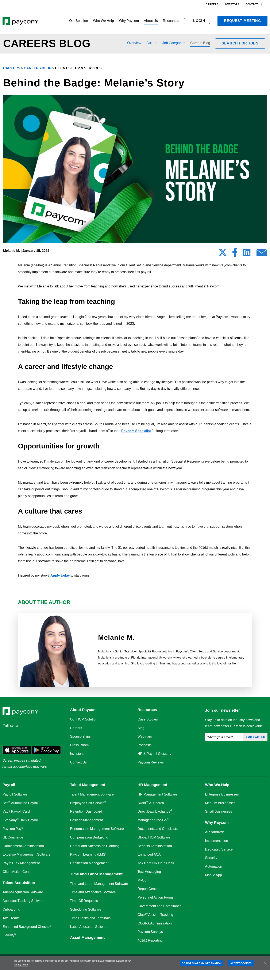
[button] (78, 21)
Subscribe (255, 736)
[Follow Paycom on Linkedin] (7, 734)
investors (232, 4)
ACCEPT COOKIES (240, 963)
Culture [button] (151, 43)
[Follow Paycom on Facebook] (27, 734)
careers (212, 4)
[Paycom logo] (20, 21)
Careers (11, 68)
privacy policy (21, 964)
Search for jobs (240, 43)
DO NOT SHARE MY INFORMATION (201, 963)
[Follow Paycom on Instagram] (37, 734)
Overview (134, 43)
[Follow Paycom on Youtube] (47, 734)
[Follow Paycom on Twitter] (17, 734)
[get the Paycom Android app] (46, 750)
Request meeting (242, 21)
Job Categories (173, 43)
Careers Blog (200, 43)
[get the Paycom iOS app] (17, 750)
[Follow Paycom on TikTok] (57, 734)
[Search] (266, 4)
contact (252, 4)
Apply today (60, 575)
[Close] (265, 963)
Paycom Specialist (136, 431)
